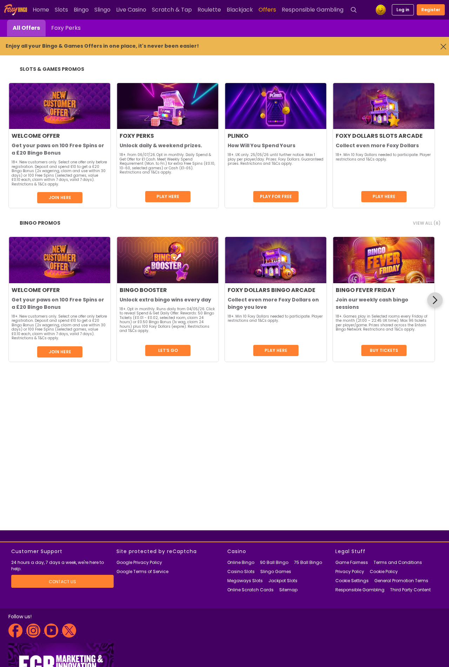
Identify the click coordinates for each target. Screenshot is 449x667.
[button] (435, 300)
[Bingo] (17, 10)
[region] (222, 300)
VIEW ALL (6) (427, 223)
